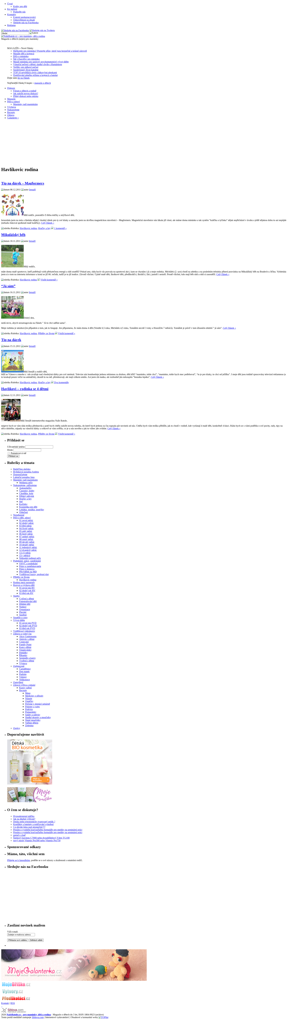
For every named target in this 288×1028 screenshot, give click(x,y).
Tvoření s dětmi (26, 660)
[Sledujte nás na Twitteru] (42, 30)
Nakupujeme (13, 109)
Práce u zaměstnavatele (30, 566)
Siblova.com (38, 1017)
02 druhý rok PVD (28, 625)
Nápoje (28, 698)
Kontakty (11, 14)
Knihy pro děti (20, 6)
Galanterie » (13, 118)
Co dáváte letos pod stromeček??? (29, 827)
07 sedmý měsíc (26, 536)
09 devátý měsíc (26, 542)
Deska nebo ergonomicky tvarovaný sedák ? (34, 821)
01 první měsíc (26, 520)
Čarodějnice (25, 669)
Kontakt (5, 1003)
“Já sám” (8, 286)
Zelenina (29, 725)
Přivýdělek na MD (28, 571)
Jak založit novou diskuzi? (25, 93)
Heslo (10, 450)
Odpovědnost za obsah (24, 20)
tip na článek (24, 78)
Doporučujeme (20, 474)
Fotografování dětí (28, 601)
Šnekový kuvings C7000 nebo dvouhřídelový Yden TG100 (41, 838)
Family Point (25, 644)
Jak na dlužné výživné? (24, 819)
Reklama (11, 25)
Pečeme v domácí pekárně (37, 704)
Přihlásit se (13, 456)
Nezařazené (18, 515)
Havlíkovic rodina (28, 228)
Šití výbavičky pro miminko (26, 59)
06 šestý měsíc (26, 534)
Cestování (24, 642)
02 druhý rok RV (27, 590)
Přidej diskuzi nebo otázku (25, 96)
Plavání (22, 612)
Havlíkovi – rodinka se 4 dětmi (24, 389)
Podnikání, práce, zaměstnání (27, 561)
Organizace (24, 609)
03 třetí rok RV (26, 593)
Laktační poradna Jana (23, 477)
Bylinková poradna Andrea (26, 472)
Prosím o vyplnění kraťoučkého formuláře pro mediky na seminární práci (47, 829)
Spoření (23, 615)
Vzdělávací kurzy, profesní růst (34, 574)
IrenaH (32, 189)
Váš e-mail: (12, 931)
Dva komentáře (61, 382)
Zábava (10, 115)
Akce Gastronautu (27, 636)
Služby (16, 596)
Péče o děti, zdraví (22, 517)
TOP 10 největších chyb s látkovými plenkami (35, 72)
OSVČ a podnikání (28, 563)
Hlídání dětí (24, 604)
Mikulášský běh (13, 235)
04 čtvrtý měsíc (26, 528)
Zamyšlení (18, 682)
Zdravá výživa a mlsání (24, 685)
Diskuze (11, 88)
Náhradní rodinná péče (30, 558)
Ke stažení (12, 9)
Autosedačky (25, 488)
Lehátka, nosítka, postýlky (31, 509)
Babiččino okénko (21, 469)
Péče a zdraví (13, 101)
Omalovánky (25, 650)
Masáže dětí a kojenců (23, 53)
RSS (12, 1003)
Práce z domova (26, 569)
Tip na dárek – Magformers (22, 183)
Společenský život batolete (25, 70)
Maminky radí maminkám (25, 104)
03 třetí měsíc (25, 525)
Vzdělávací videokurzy (24, 631)
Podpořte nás (19, 11)
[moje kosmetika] (29, 801)
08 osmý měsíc (26, 539)
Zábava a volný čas (22, 633)
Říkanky (23, 655)
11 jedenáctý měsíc (28, 547)
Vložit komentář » (49, 279)
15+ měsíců (24, 555)
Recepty (11, 112)
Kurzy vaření (25, 687)
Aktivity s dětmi (26, 639)
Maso (27, 693)
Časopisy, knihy (26, 490)
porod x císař (19, 835)
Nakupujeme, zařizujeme (25, 485)
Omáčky (29, 701)
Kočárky (23, 504)
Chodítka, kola (26, 493)
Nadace (22, 606)
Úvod (10, 3)
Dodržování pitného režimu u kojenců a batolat (35, 75)
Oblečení (23, 512)
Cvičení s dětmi (26, 598)
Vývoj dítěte (19, 620)
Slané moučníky (32, 720)
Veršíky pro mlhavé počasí (25, 67)
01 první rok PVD (27, 623)
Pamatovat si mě (18, 453)
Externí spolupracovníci (24, 17)
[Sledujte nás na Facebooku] (15, 30)
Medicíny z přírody (34, 696)
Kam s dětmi (25, 647)
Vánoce (23, 677)
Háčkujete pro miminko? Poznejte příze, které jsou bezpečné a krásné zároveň (50, 51)
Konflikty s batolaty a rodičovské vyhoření (33, 824)
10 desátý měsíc (26, 544)
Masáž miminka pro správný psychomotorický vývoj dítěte (41, 61)
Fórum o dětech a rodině (24, 91)
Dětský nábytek (26, 496)
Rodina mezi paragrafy (24, 582)
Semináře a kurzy (27, 658)
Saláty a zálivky (32, 714)
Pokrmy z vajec (32, 706)
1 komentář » (60, 228)
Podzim (22, 674)
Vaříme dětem (31, 723)
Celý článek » (47, 223)
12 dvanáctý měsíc (28, 550)
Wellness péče (26, 482)
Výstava (23, 663)
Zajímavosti (18, 666)
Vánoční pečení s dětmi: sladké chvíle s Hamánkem (37, 64)
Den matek (24, 671)
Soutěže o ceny (20, 617)
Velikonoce (24, 679)
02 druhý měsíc (26, 523)
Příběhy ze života (46, 333)
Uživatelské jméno (16, 446)
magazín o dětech (42, 83)
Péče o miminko (20, 56)
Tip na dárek (11, 340)
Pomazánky (30, 712)
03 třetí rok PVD (27, 628)
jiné (21, 501)
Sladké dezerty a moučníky (38, 717)
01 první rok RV (27, 588)
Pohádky (23, 652)
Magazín (11, 99)
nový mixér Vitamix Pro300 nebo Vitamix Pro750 (36, 840)
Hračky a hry (44, 228)
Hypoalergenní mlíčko (23, 816)
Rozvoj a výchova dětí (23, 585)
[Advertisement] (144, 143)
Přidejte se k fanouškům (18, 860)
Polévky (29, 709)
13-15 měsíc (25, 552)
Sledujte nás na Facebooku (26, 22)
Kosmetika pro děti (28, 507)
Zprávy (16, 728)
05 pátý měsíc (25, 531)
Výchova (11, 107)
